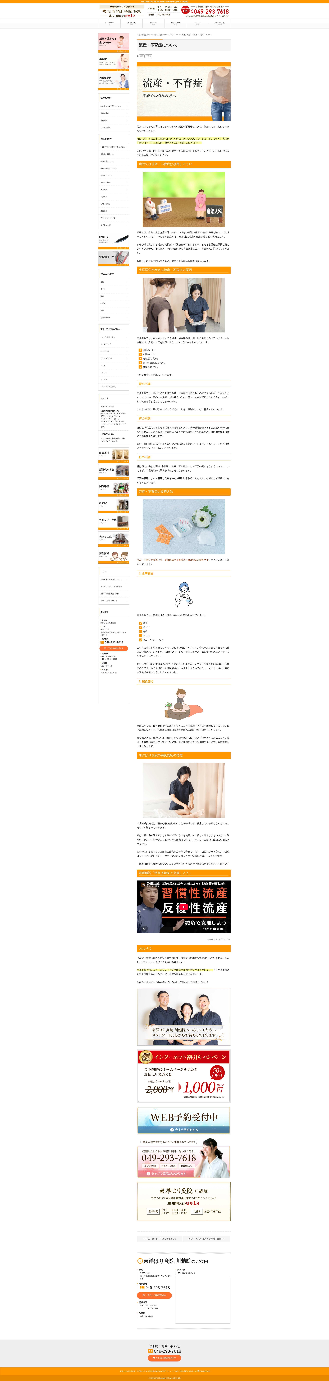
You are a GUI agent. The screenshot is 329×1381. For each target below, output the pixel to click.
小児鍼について (106, 175)
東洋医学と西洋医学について (111, 579)
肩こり (103, 289)
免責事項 (103, 211)
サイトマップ (105, 225)
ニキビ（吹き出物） (108, 337)
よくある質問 (105, 127)
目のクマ (103, 373)
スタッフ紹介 (176, 23)
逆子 (102, 310)
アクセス (197, 23)
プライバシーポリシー (108, 218)
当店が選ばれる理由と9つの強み (112, 147)
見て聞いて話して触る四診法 (111, 587)
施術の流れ (131, 23)
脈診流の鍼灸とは (107, 154)
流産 (141, 56)
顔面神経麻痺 (105, 318)
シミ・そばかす (106, 358)
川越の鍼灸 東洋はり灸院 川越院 (169, 1378)
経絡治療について (107, 161)
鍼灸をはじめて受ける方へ (110, 106)
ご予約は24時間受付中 (154, 1295)
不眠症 (103, 303)
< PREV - (160, 1239)
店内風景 (103, 190)
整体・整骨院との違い (108, 168)
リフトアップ (105, 344)
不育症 (148, 56)
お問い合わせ (220, 23)
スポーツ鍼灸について (108, 601)
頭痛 (102, 296)
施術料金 (153, 23)
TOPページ (109, 23)
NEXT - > (207, 1239)
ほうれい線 (104, 351)
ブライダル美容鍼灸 (108, 387)
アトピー (103, 380)
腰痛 (102, 282)
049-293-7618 (155, 1287)
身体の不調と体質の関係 (109, 594)
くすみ (103, 365)
